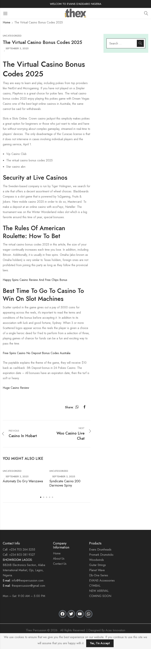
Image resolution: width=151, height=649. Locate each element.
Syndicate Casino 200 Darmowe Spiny (64, 483)
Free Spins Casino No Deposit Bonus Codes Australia (36, 353)
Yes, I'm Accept (100, 643)
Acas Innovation (115, 630)
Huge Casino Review (16, 388)
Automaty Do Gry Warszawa (23, 481)
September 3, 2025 (17, 48)
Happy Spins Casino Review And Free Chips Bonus (35, 280)
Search (140, 43)
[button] (40, 497)
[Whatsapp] (88, 614)
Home (6, 22)
